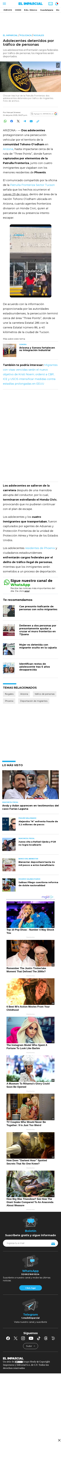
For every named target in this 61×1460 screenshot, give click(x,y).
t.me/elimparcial (30, 1318)
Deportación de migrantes (33, 701)
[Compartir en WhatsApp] (5, 121)
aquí (26, 591)
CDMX (18, 10)
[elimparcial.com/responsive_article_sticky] (59, 1440)
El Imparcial (10, 35)
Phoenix (9, 701)
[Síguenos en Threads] (46, 1338)
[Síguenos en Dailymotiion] (53, 1338)
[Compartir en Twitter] (18, 121)
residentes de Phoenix (40, 548)
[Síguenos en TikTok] (38, 1338)
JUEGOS (7, 10)
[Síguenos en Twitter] (15, 1338)
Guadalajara (46, 10)
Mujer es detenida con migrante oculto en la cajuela (38, 646)
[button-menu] (4, 3)
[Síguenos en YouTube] (31, 1338)
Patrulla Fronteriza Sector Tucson (32, 185)
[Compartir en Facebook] (11, 121)
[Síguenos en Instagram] (23, 1338)
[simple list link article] (30, 786)
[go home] (30, 1358)
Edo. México (30, 10)
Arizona (8, 149)
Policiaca (26, 35)
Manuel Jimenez (14, 112)
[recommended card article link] (9, 350)
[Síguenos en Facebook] (8, 1338)
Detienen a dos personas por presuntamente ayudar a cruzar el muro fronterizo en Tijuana (37, 630)
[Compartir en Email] (31, 121)
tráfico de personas (44, 694)
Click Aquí (30, 1288)
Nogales (38, 35)
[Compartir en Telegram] (25, 121)
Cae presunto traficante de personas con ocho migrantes (38, 608)
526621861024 (30, 1274)
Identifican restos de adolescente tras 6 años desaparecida (34, 666)
